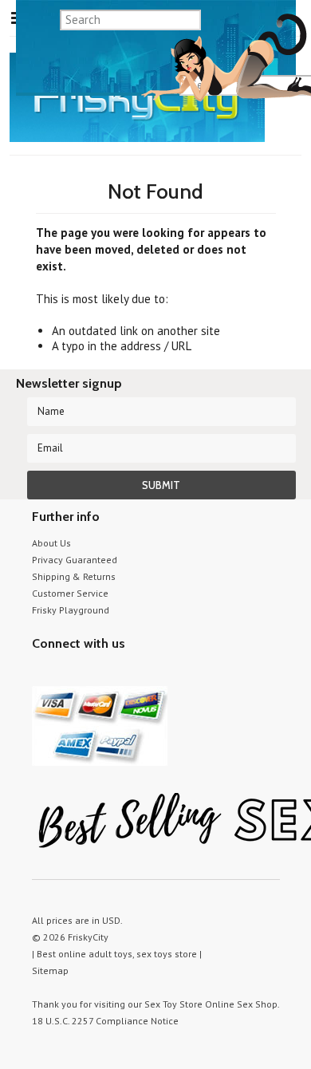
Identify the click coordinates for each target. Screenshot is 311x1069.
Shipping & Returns (74, 576)
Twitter (42, 674)
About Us (51, 543)
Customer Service (70, 593)
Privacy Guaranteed (74, 560)
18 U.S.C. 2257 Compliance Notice (105, 1021)
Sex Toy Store (173, 1004)
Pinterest (98, 674)
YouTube (70, 674)
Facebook (126, 674)
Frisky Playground (70, 610)
